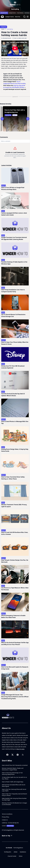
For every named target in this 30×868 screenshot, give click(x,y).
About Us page (20, 749)
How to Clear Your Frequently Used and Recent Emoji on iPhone (14, 794)
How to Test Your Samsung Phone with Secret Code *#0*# (14, 790)
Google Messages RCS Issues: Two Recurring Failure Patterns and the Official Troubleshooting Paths (14, 696)
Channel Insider (12, 856)
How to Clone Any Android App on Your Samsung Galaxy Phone (12, 773)
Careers (7, 825)
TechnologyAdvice (18, 847)
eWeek (15, 852)
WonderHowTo (4, 13)
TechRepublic (7, 852)
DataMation (23, 852)
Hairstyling (15, 9)
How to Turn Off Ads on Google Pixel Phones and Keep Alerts (12, 188)
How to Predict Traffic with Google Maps (12, 782)
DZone (20, 856)
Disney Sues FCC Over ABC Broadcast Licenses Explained (13, 367)
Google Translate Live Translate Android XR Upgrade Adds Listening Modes (14, 238)
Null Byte (27, 13)
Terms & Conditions (7, 814)
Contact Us (5, 820)
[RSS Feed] (23, 755)
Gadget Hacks (12, 13)
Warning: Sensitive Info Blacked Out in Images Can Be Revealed (14, 803)
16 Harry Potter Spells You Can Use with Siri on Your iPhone (14, 778)
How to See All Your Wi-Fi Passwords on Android (15, 765)
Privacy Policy (5, 817)
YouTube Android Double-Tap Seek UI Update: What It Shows (13, 395)
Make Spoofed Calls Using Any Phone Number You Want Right (14, 799)
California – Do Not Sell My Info (10, 823)
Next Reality (20, 13)
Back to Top (6, 836)
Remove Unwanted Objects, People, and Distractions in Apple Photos (12, 769)
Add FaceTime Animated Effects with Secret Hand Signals (13, 785)
